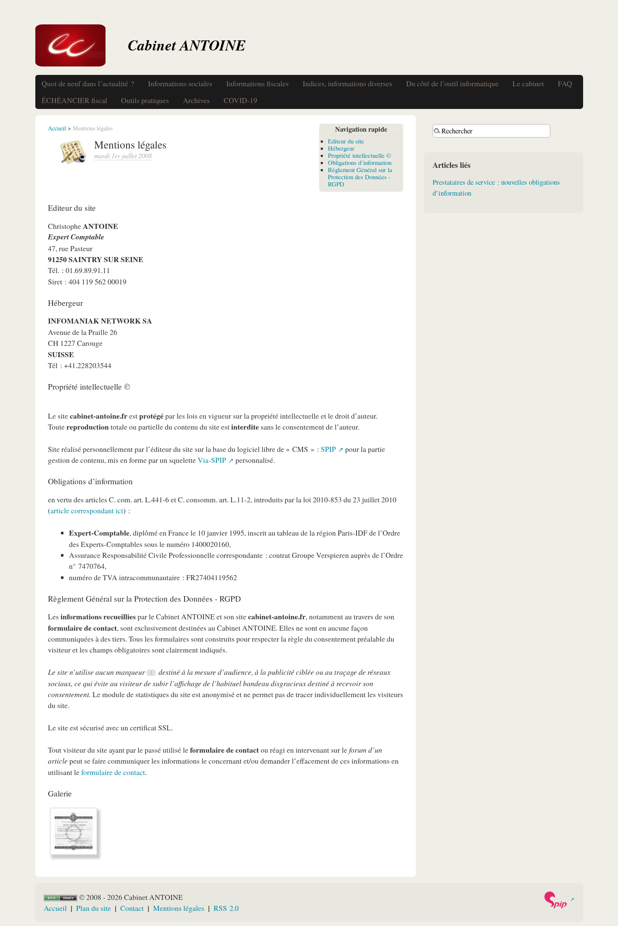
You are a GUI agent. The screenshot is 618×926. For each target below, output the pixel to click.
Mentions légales (178, 908)
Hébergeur (341, 148)
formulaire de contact (113, 772)
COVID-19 (240, 100)
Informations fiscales (257, 83)
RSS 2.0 (226, 908)
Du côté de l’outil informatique (452, 83)
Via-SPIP (212, 460)
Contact (132, 908)
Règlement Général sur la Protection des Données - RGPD (360, 176)
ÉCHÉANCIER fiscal (74, 100)
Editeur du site (346, 141)
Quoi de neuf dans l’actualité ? (88, 83)
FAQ (565, 83)
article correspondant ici (86, 510)
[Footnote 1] (151, 672)
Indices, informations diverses (347, 83)
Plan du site (93, 908)
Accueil (57, 128)
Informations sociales (180, 83)
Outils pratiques (145, 100)
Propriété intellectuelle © (359, 155)
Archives (196, 100)
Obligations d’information (359, 162)
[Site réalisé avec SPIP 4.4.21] (559, 900)
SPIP (328, 449)
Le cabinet (528, 83)
